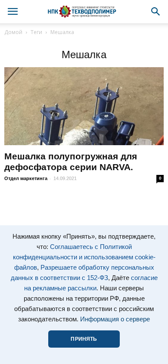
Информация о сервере (115, 319)
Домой (13, 32)
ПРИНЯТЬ (84, 339)
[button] (156, 11)
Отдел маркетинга (25, 178)
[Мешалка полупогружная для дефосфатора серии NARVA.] (84, 106)
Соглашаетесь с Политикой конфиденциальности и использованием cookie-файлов (84, 257)
